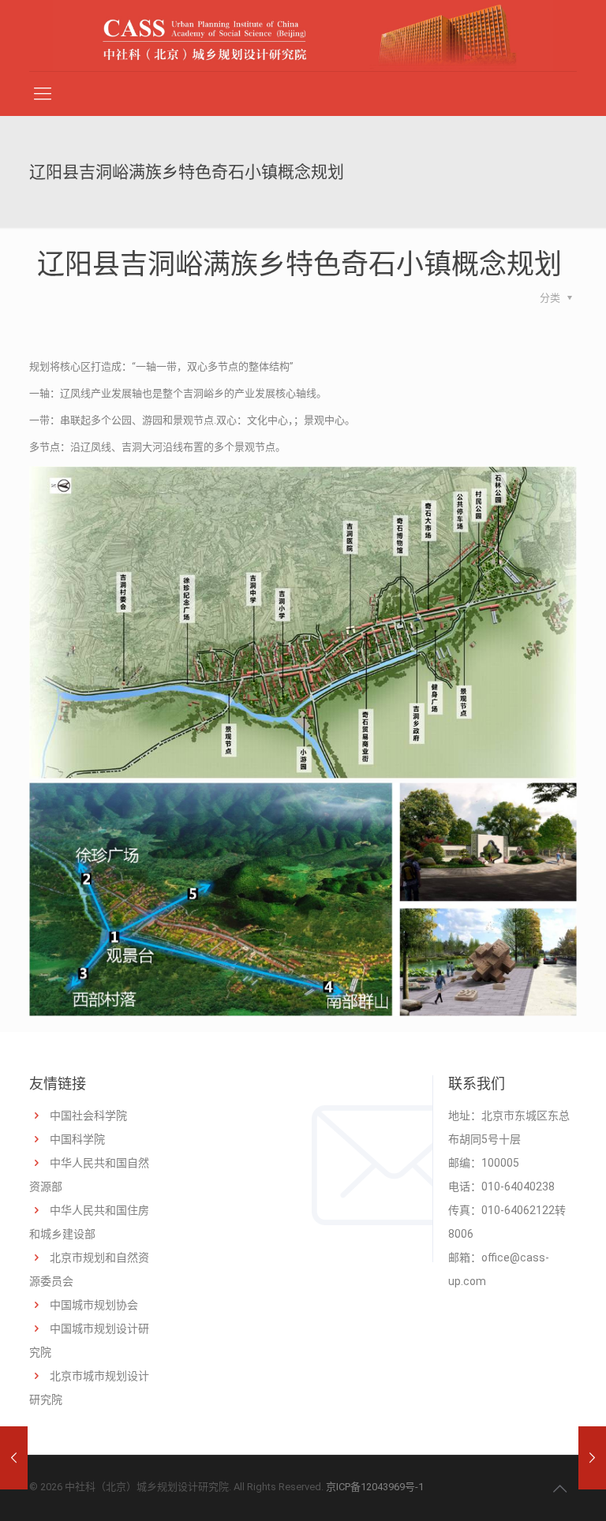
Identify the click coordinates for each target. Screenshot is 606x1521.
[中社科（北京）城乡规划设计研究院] (303, 35)
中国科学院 (77, 1139)
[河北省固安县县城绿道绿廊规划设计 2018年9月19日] (592, 1457)
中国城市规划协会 (94, 1305)
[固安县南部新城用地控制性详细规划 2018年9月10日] (14, 1457)
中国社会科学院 (88, 1115)
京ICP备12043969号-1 (375, 1487)
